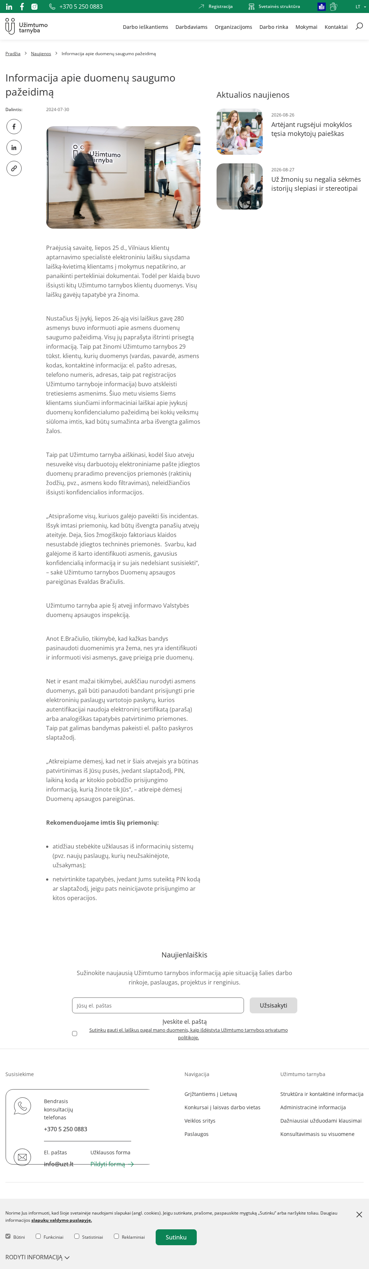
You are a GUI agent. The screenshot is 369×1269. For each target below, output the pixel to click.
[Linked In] (9, 6)
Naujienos (41, 53)
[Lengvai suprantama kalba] (321, 7)
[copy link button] (14, 168)
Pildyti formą (107, 1164)
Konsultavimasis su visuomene (317, 1134)
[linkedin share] (14, 147)
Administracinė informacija (313, 1107)
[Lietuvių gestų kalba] (333, 7)
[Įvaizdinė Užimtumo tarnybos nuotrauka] (123, 177)
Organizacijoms (233, 26)
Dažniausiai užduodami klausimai (321, 1120)
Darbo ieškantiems (145, 26)
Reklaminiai (133, 1237)
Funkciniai (53, 1237)
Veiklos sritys (199, 1120)
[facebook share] (14, 126)
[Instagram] (34, 7)
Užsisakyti (273, 1005)
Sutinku (176, 1237)
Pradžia (13, 53)
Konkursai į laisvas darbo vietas (222, 1107)
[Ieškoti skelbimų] (359, 26)
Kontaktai (336, 26)
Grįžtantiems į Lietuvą (210, 1093)
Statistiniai (92, 1237)
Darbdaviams (191, 26)
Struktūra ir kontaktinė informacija (322, 1093)
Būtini (19, 1237)
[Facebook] (22, 6)
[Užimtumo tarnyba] (26, 26)
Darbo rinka (273, 26)
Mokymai (306, 26)
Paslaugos (196, 1134)
